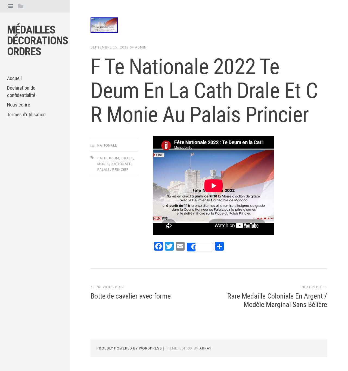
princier (120, 169)
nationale (107, 145)
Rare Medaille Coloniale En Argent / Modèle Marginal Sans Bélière (277, 300)
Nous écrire (18, 105)
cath (102, 158)
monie (103, 163)
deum (114, 158)
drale (127, 158)
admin (141, 47)
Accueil (14, 78)
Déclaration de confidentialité (21, 91)
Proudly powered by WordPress (129, 348)
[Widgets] (20, 6)
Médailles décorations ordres (37, 40)
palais (103, 169)
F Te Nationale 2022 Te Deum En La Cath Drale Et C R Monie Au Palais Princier (204, 90)
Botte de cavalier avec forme (131, 296)
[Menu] (10, 6)
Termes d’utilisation (26, 114)
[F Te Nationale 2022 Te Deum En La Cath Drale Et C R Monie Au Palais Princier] (209, 26)
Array (206, 348)
